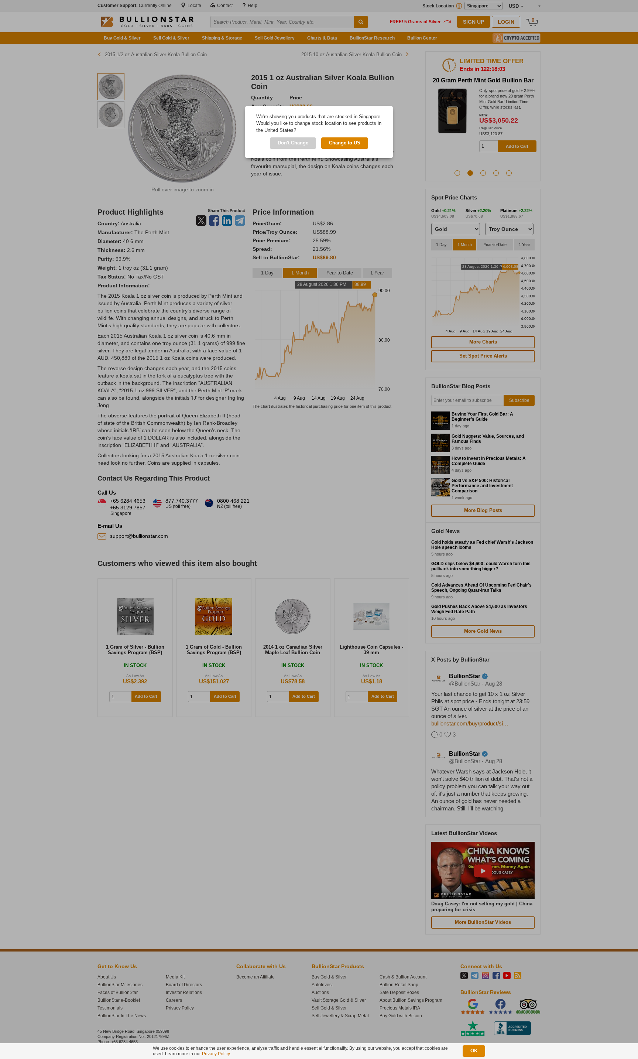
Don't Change (293, 143)
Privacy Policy (216, 1053)
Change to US (344, 143)
